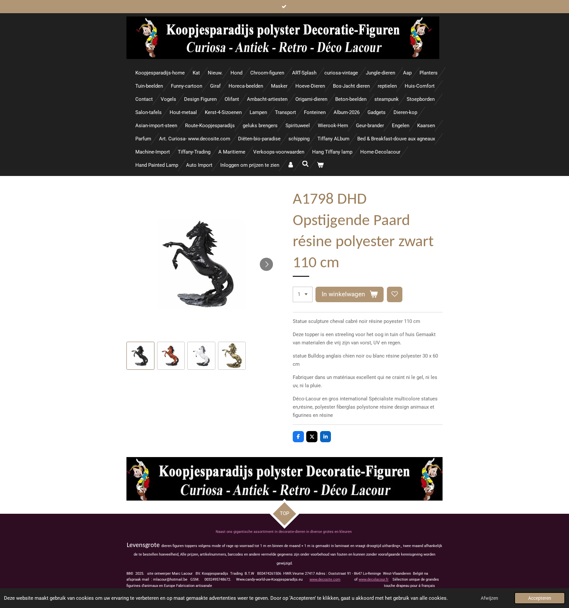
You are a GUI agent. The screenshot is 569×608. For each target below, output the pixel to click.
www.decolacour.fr (374, 579)
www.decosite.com (325, 579)
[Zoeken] (305, 164)
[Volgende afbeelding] (266, 264)
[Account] (290, 165)
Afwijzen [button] (489, 598)
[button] (140, 356)
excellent (366, 377)
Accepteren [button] (539, 598)
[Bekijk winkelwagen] (320, 165)
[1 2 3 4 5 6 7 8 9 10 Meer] (302, 294)
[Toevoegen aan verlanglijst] (394, 294)
